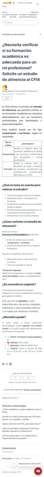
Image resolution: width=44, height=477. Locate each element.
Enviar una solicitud (32, 390)
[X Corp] (7, 364)
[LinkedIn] (10, 364)
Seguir (7, 98)
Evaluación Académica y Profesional (33, 14)
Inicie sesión (7, 458)
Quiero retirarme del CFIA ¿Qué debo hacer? (21, 424)
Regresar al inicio (10, 398)
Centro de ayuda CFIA (5, 14)
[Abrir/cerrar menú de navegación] (37, 4)
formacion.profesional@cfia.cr (15, 234)
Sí (15, 378)
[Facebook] (3, 364)
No (28, 378)
